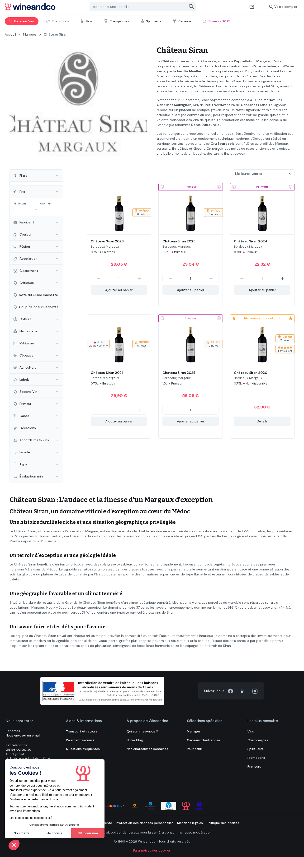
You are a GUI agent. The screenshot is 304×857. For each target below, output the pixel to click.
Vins (250, 731)
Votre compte (285, 7)
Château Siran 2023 (107, 241)
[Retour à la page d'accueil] (30, 6)
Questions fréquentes (83, 749)
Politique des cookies (223, 823)
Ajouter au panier (119, 290)
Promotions (256, 758)
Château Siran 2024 (250, 241)
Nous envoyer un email (23, 735)
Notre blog (135, 740)
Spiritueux (255, 749)
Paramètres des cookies (152, 850)
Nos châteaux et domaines (147, 749)
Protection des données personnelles (144, 823)
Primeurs (254, 766)
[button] (14, 845)
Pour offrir (194, 749)
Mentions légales (190, 823)
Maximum (46, 203)
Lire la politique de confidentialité (31, 818)
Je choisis (54, 833)
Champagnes (257, 740)
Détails (262, 421)
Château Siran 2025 (178, 241)
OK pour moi (88, 833)
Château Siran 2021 (107, 373)
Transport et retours (82, 731)
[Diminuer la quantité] (98, 278)
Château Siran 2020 (250, 373)
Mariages (194, 731)
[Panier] (251, 6)
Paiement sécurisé (80, 740)
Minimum (20, 203)
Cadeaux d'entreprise (203, 740)
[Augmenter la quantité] (139, 278)
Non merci (21, 833)
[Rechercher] (191, 6)
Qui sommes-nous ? (142, 731)
